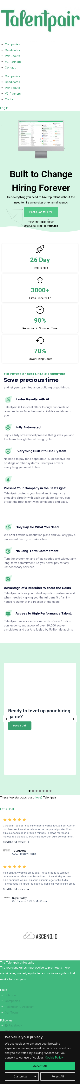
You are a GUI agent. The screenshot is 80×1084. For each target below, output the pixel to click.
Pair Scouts (12, 56)
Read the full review (14, 889)
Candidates (12, 50)
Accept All (40, 1066)
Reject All (57, 1076)
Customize (20, 1076)
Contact (10, 67)
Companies (12, 44)
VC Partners (13, 62)
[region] (40, 1057)
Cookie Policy (54, 1057)
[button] (6, 718)
